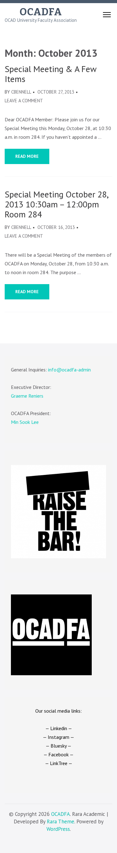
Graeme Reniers (27, 396)
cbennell (21, 92)
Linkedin (58, 728)
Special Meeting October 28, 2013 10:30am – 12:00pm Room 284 (56, 204)
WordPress (58, 829)
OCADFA (41, 12)
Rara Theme (60, 821)
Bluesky (58, 746)
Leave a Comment (24, 101)
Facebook (58, 754)
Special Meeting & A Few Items (50, 74)
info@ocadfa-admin (69, 369)
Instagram (58, 737)
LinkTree (58, 763)
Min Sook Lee (25, 422)
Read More (27, 156)
